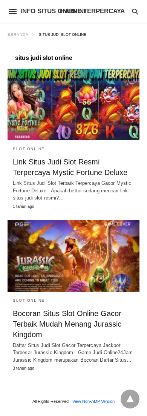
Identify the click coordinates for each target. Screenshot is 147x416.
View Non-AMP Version (93, 401)
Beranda (18, 34)
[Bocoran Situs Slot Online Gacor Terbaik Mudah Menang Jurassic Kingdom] (73, 256)
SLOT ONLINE (29, 149)
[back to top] (130, 399)
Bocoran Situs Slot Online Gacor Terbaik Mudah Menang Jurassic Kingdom (67, 324)
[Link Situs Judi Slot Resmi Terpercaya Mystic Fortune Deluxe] (73, 104)
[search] (135, 11)
